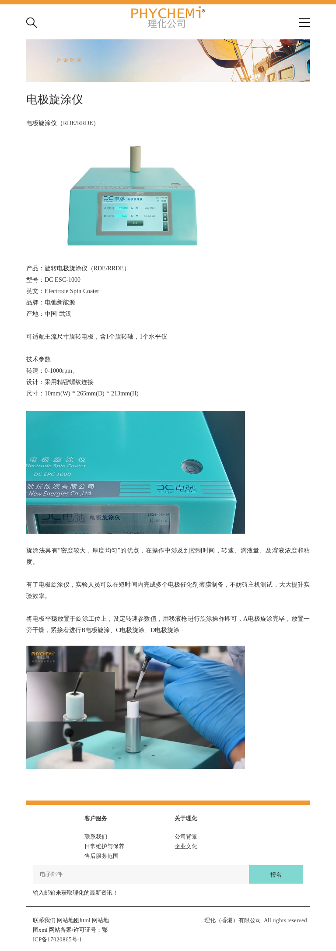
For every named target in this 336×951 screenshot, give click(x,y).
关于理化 (186, 818)
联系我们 (95, 836)
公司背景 (186, 836)
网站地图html (74, 920)
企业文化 (186, 846)
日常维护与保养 (104, 846)
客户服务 (95, 818)
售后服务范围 (101, 856)
